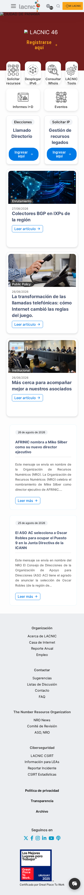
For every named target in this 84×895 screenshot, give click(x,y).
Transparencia (42, 801)
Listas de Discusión (42, 684)
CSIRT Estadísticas (42, 774)
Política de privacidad (42, 791)
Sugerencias (42, 678)
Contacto (42, 690)
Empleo (42, 655)
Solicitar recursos (13, 80)
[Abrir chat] (74, 884)
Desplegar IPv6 (33, 80)
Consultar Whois (53, 80)
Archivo (42, 811)
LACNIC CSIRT (42, 756)
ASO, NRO (42, 732)
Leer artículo (25, 228)
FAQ (42, 697)
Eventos (61, 107)
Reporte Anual (42, 648)
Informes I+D (23, 107)
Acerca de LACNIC (42, 636)
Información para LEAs (42, 762)
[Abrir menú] (13, 6)
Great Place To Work (42, 884)
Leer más (25, 500)
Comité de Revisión (42, 726)
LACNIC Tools (71, 80)
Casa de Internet (42, 642)
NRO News (42, 720)
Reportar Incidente (42, 768)
